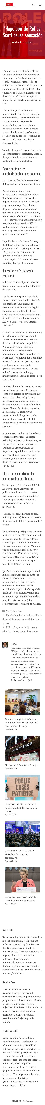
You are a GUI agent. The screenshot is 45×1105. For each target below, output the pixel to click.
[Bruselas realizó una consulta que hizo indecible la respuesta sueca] (22, 798)
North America (14, 611)
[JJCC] (9, 5)
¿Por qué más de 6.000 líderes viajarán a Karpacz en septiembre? (20, 854)
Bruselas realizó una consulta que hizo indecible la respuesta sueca (21, 808)
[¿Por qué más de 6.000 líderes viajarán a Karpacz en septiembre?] (22, 844)
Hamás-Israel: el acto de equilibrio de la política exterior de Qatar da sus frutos (22, 619)
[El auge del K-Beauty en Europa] (22, 759)
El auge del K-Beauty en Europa (21, 765)
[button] (33, 5)
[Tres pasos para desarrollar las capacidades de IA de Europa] (22, 891)
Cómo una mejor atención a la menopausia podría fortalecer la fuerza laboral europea (22, 723)
